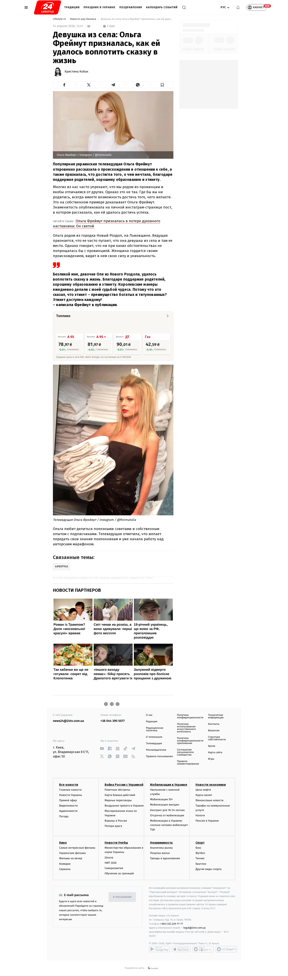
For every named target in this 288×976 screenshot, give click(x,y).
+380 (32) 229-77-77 (171, 923)
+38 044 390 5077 (113, 721)
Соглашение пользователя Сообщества (185, 752)
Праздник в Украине (99, 7)
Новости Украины (70, 795)
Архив (211, 746)
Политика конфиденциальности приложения (190, 741)
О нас (149, 715)
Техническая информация (216, 716)
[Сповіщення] (238, 7)
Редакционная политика (154, 729)
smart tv (203, 949)
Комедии (65, 863)
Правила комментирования (188, 762)
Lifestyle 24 (60, 19)
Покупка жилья (160, 853)
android (159, 949)
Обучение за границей (119, 873)
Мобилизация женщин (164, 804)
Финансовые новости (209, 800)
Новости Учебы (116, 843)
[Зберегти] (162, 85)
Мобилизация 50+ (161, 799)
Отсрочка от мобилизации (167, 815)
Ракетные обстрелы (117, 789)
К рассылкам (122, 897)
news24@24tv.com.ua (68, 721)
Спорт (200, 843)
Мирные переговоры (118, 800)
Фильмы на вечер (70, 858)
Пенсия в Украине (207, 820)
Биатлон (201, 863)
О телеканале (154, 737)
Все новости (68, 785)
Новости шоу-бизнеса (83, 19)
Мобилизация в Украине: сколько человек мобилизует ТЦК (169, 825)
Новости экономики (211, 785)
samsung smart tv (226, 949)
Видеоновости (68, 805)
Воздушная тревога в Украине (124, 805)
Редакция (151, 721)
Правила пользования (159, 756)
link (102, 748)
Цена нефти (203, 789)
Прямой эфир (68, 800)
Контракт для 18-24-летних (167, 810)
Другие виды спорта (209, 869)
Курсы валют (204, 795)
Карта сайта (215, 752)
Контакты (213, 724)
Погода (63, 816)
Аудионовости (68, 811)
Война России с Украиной (124, 785)
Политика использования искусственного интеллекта (186, 728)
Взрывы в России (116, 820)
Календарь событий (162, 7)
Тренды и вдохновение (165, 858)
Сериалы (65, 869)
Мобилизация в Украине (168, 785)
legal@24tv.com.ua (194, 927)
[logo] (47, 7)
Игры (211, 759)
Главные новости (70, 789)
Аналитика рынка (161, 847)
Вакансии (213, 730)
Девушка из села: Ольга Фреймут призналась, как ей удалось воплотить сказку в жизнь (136, 19)
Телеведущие (154, 743)
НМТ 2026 (111, 863)
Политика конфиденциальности (190, 716)
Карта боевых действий (120, 795)
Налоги (200, 815)
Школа (109, 857)
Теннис (200, 858)
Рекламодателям (156, 750)
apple (181, 949)
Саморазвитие (114, 868)
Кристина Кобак (76, 71)
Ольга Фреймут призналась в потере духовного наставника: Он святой (106, 223)
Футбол (200, 853)
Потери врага (113, 826)
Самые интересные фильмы (77, 847)
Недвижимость (161, 843)
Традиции (72, 7)
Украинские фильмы (72, 853)
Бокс (198, 847)
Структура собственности (217, 738)
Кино (63, 843)
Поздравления (130, 7)
